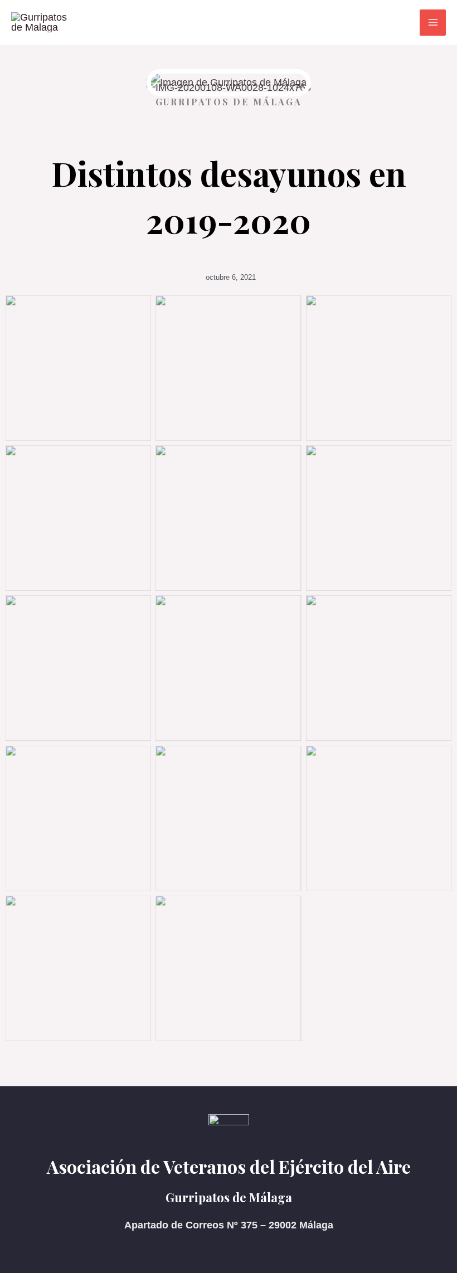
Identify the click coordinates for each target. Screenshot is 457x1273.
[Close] (444, 12)
